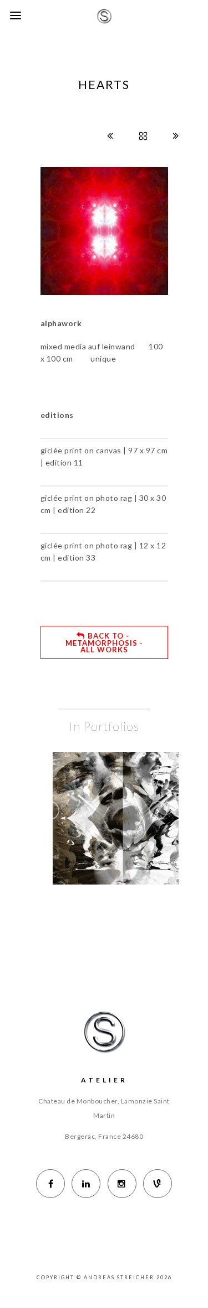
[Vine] (157, 1183)
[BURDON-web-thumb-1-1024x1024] (139, 797)
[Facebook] (50, 1183)
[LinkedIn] (86, 1183)
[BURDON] (106, 797)
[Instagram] (122, 1183)
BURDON (123, 826)
